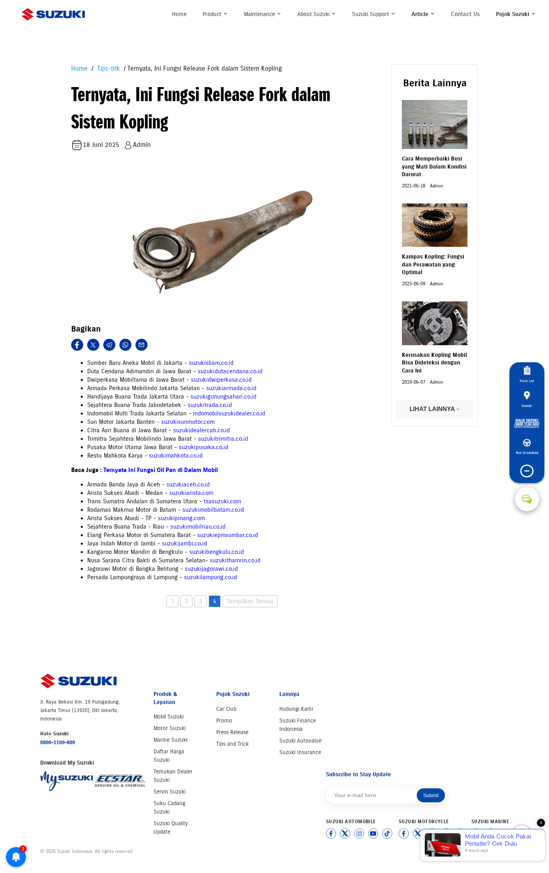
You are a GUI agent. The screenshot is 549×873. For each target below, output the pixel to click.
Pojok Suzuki (513, 14)
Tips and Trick (232, 744)
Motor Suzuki (170, 728)
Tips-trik (107, 68)
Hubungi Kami (296, 709)
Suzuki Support (371, 14)
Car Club (226, 709)
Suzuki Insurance (300, 752)
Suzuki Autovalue (300, 740)
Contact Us (465, 14)
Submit (430, 795)
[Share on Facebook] (77, 345)
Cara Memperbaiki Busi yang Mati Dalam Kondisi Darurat (434, 166)
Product (213, 14)
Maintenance (260, 14)
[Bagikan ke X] (93, 345)
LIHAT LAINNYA (433, 408)
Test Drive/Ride (527, 452)
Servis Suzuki (170, 791)
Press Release (232, 732)
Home (179, 14)
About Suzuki (314, 14)
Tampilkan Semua (250, 601)
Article (421, 14)
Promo (224, 720)
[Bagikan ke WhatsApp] (125, 345)
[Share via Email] (141, 345)
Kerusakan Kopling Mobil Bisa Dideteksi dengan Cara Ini (434, 363)
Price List (527, 381)
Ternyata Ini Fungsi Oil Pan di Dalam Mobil (160, 470)
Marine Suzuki (170, 740)
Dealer (527, 405)
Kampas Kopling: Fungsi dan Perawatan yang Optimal (433, 264)
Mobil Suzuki (169, 716)
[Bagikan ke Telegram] (109, 345)
